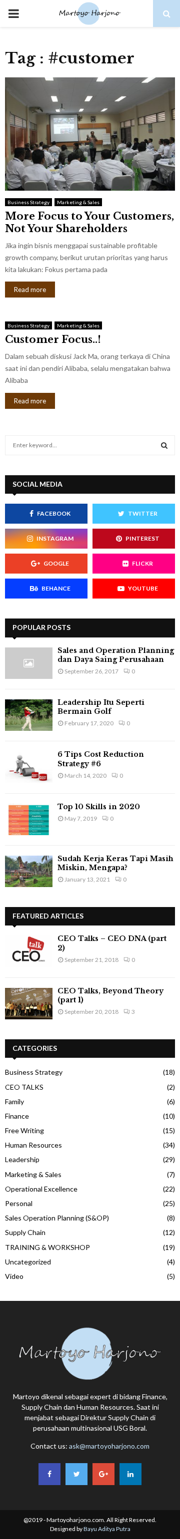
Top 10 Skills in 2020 (99, 806)
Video (14, 1276)
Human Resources (33, 1145)
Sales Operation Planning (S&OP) (57, 1218)
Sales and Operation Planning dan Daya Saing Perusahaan (116, 655)
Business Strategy (29, 202)
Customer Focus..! (53, 339)
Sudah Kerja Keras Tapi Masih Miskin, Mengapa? (116, 863)
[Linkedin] (131, 1474)
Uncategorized (28, 1261)
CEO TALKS (24, 1087)
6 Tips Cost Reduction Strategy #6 (101, 759)
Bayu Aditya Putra (107, 1529)
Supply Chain (25, 1232)
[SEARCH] (164, 445)
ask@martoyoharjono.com (109, 1446)
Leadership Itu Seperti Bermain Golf (101, 707)
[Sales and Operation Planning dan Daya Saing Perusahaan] (28, 663)
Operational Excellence (41, 1189)
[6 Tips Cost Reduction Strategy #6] (28, 767)
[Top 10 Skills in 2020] (28, 819)
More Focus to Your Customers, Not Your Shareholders (89, 222)
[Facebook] (49, 1474)
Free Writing (24, 1130)
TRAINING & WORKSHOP (47, 1247)
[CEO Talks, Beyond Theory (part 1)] (28, 1003)
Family (14, 1101)
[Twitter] (77, 1474)
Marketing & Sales (78, 202)
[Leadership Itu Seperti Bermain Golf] (28, 715)
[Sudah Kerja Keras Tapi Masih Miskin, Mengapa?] (28, 871)
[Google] (103, 1474)
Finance (17, 1116)
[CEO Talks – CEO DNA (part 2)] (28, 951)
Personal (18, 1203)
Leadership (22, 1159)
